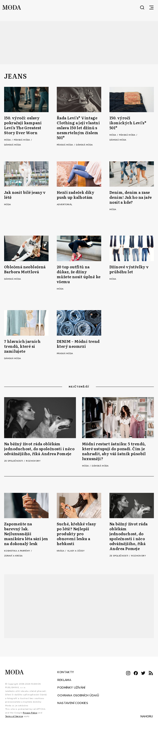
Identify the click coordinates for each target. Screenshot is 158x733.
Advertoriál (64, 204)
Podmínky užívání (71, 688)
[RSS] (151, 673)
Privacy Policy (30, 712)
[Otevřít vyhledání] (142, 7)
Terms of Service (14, 716)
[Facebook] (136, 673)
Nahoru (147, 716)
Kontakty (65, 672)
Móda (8, 139)
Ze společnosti (14, 461)
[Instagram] (128, 673)
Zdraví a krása (13, 555)
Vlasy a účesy (75, 550)
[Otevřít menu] (151, 7)
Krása (61, 550)
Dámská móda (12, 144)
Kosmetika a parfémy (17, 550)
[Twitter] (143, 673)
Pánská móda (22, 139)
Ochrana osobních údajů (78, 695)
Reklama (64, 680)
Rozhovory (33, 461)
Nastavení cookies (72, 703)
